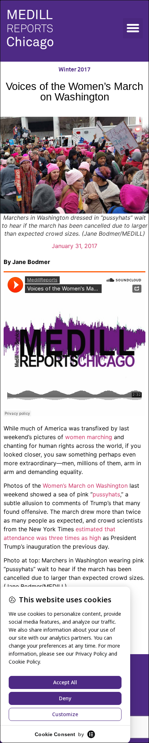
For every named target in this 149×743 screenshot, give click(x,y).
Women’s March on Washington (85, 485)
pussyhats (106, 494)
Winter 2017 (74, 70)
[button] (133, 28)
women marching (88, 437)
